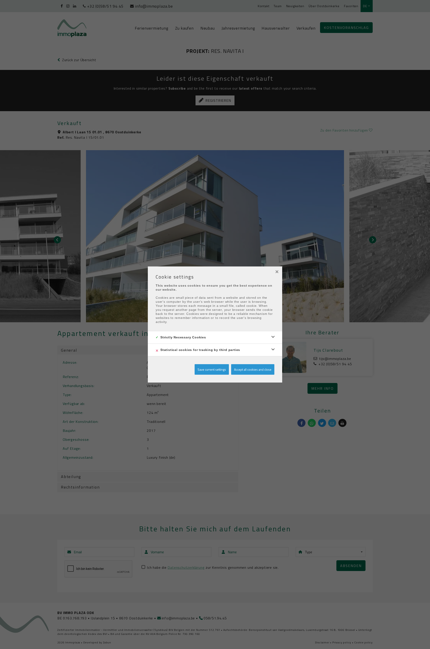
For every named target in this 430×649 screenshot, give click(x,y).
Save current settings (212, 369)
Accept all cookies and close (252, 369)
